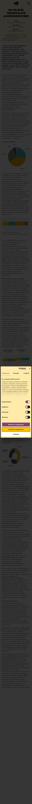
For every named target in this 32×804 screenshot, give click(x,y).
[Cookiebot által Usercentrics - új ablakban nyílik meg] (19, 369)
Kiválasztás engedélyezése (16, 429)
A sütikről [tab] (26, 373)
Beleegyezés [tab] (5, 373)
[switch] (27, 407)
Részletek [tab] (16, 373)
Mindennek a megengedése (16, 424)
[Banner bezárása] (29, 368)
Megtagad (16, 434)
